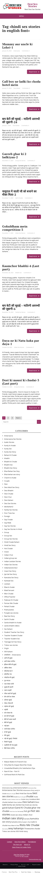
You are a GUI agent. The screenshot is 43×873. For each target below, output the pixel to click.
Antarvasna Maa (32, 788)
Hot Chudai (8, 548)
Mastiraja (37, 872)
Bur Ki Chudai (22, 797)
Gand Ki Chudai (23, 807)
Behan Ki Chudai (10, 455)
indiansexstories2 (10, 568)
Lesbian (7, 584)
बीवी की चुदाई (8, 722)
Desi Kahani (17, 88)
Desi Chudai (8, 494)
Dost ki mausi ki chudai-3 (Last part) (20, 381)
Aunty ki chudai (10, 445)
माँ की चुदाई (7, 732)
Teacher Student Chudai (13, 635)
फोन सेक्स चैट (8, 713)
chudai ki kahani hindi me (13, 799)
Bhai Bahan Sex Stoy (12, 471)
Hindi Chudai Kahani (11, 542)
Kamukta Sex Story (11, 577)
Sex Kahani (8, 629)
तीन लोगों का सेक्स (9, 697)
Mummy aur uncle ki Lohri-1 (17, 45)
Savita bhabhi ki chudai (12, 622)
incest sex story (16, 815)
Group (6, 532)
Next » (18, 418)
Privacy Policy (14, 864)
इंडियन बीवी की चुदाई (10, 664)
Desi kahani (28, 802)
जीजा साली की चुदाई (10, 693)
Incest (6, 552)
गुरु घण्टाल (7, 680)
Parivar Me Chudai (11, 603)
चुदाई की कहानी (8, 687)
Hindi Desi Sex (13, 811)
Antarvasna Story (28, 790)
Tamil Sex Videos (26, 872)
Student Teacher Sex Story (14, 632)
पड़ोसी (6, 709)
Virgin (6, 648)
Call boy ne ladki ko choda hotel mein (21, 83)
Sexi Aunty (5, 829)
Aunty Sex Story (10, 452)
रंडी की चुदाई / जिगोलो (10, 738)
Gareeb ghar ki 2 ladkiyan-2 (14, 155)
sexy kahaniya (16, 828)
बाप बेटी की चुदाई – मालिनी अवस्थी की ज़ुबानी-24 (21, 120)
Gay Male (7, 523)
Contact (9, 842)
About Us (27, 844)
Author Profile (22, 866)
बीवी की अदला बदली (10, 719)
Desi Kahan (18, 802)
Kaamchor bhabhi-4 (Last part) (20, 267)
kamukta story (16, 822)
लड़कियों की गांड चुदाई (10, 745)
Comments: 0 (25, 51)
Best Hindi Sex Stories (24, 793)
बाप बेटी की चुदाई (9, 716)
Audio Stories (9, 442)
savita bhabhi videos (12, 626)
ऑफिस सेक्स (8, 668)
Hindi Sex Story (10, 545)
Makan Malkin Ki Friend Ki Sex (15, 762)
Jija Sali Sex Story (10, 574)
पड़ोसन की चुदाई (9, 706)
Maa (9, 825)
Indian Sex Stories (20, 233)
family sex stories (14, 805)
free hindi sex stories (30, 805)
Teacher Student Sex (12, 639)
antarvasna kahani (20, 788)
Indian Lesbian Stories (12, 561)
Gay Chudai (8, 519)
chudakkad (32, 799)
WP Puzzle (25, 856)
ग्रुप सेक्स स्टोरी (9, 684)
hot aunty (20, 811)
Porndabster (32, 842)
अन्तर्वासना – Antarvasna (12, 655)
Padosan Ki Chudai (11, 600)
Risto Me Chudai (29, 825)
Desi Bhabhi (8, 490)
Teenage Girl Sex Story (12, 642)
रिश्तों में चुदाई (8, 742)
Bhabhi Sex (18, 273)
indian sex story (13, 818)
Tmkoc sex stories (11, 645)
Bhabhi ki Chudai (10, 462)
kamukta (27, 819)
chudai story (25, 799)
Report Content (36, 864)
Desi (6, 484)
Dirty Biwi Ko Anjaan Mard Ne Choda (18, 765)
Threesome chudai (32, 828)
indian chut (27, 815)
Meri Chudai (8, 594)
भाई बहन (6, 726)
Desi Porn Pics (13, 872)
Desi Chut (8, 497)
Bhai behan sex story (12, 474)
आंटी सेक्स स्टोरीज (9, 661)
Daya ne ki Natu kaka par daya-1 (20, 342)
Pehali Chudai (9, 606)
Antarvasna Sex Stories (13, 439)
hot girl (27, 811)
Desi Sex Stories (33, 5)
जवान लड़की (8, 690)
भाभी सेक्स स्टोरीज (9, 729)
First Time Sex (9, 513)
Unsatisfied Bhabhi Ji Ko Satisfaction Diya (19, 768)
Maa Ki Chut (15, 825)
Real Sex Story (9, 616)
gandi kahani (8, 807)
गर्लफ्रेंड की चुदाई (9, 677)
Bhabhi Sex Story (10, 468)
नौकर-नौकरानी (8, 703)
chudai (29, 796)
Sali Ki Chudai (19, 198)
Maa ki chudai (9, 587)
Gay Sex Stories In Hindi (13, 529)
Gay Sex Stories (10, 526)
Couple (7, 481)
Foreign (7, 516)
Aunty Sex (8, 449)
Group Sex (8, 536)
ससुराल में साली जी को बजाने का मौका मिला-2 (19, 193)
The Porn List (17, 844)
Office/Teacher (9, 597)
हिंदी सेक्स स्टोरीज (9, 748)
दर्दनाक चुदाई (8, 700)
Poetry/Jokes (9, 610)
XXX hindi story (22, 831)
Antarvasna (17, 51)
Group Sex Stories (20, 160)
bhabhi (7, 458)
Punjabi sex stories (11, 613)
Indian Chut (8, 555)
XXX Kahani (8, 651)
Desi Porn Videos (20, 842)
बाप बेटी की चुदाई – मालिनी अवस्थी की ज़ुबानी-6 (21, 307)
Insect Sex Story (10, 571)
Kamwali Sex (8, 581)
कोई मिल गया (8, 674)
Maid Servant (9, 590)
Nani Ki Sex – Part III (11, 771)
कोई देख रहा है (8, 671)
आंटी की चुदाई (8, 658)
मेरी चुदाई (6, 735)
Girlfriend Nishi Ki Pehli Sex (14, 774)
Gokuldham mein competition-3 (14, 228)
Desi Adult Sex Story (11, 487)
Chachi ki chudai (10, 478)
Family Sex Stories (20, 312)
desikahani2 (8, 507)
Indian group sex (10, 558)
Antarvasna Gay (7, 788)
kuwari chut (26, 822)
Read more (33, 72)
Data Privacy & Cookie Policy (21, 847)
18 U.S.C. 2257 (25, 864)
